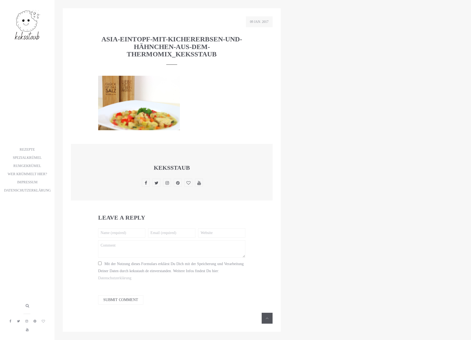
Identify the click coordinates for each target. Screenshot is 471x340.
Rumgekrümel (27, 166)
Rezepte (27, 149)
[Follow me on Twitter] (18, 321)
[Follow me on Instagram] (26, 321)
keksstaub (172, 167)
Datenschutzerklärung (27, 190)
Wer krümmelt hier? (27, 174)
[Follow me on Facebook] (10, 321)
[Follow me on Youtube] (27, 329)
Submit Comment (120, 300)
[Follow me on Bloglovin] (43, 321)
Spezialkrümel (27, 158)
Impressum (27, 182)
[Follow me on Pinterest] (35, 321)
